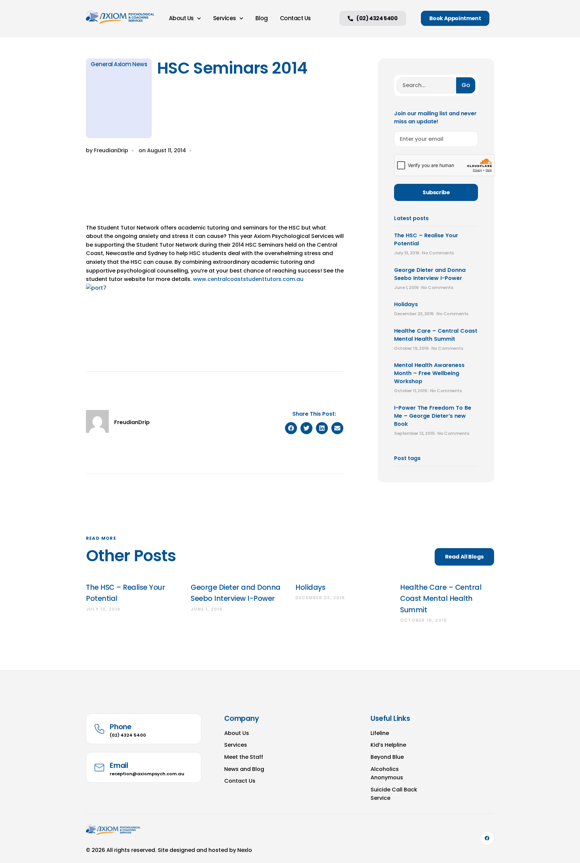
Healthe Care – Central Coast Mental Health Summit (435, 335)
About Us (181, 18)
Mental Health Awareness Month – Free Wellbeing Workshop (429, 373)
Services (224, 18)
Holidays (406, 304)
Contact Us (295, 18)
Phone (121, 727)
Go (466, 85)
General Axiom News (119, 64)
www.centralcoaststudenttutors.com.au (248, 279)
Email (119, 765)
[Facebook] (487, 838)
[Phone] (99, 729)
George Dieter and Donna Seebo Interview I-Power (430, 274)
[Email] (99, 768)
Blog (261, 18)
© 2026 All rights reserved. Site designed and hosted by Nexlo (169, 850)
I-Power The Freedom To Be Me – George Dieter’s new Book (432, 416)
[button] (291, 428)
